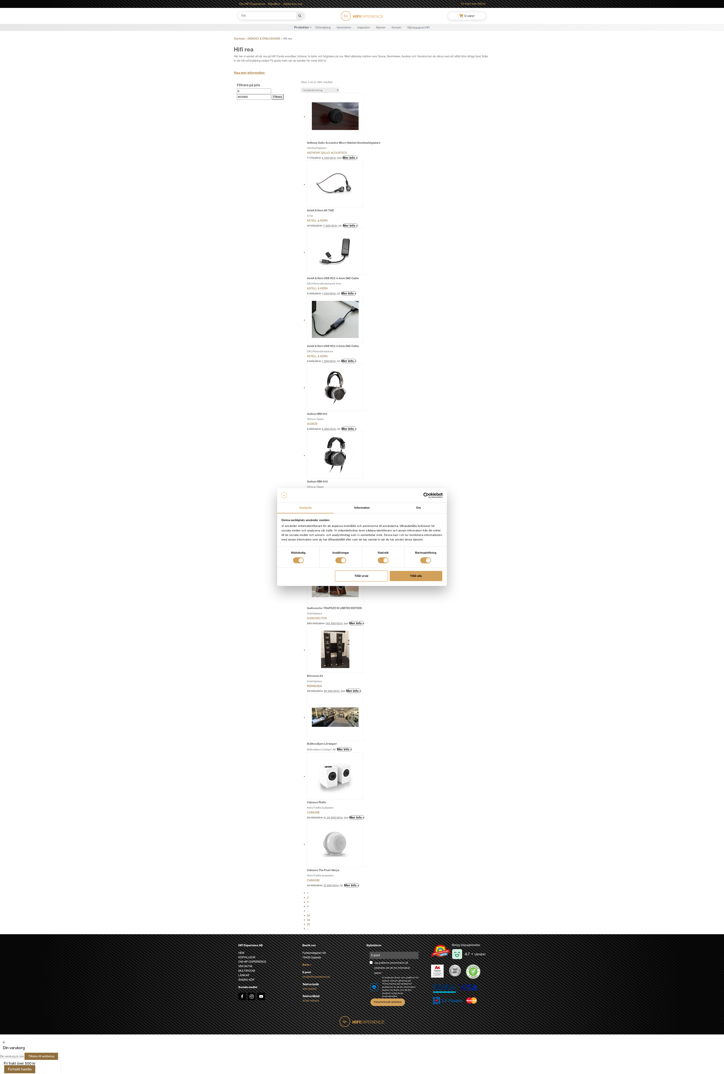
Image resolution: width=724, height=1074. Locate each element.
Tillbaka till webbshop (41, 1056)
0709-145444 (310, 1000)
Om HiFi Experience (252, 4)
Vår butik (245, 966)
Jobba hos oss (292, 4)
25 (308, 924)
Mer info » (350, 158)
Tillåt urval (361, 576)
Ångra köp (246, 980)
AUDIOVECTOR (317, 618)
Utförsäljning (323, 27)
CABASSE (313, 812)
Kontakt (396, 27)
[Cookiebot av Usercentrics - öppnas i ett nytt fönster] (426, 495)
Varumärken (344, 27)
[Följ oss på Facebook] (242, 996)
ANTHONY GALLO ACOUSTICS (327, 152)
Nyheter (381, 27)
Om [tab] (418, 507)
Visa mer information (249, 73)
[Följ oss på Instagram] (251, 996)
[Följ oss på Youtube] (261, 996)
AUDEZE (312, 424)
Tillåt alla (416, 576)
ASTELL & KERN (317, 220)
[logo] (362, 16)
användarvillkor (389, 996)
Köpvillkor (274, 4)
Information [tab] (362, 507)
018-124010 (309, 989)
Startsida (239, 38)
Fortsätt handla (19, 1069)
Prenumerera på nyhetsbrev (388, 1002)
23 (308, 915)
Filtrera (277, 97)
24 (308, 920)
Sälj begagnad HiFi (418, 27)
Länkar (243, 975)
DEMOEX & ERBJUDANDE (264, 38)
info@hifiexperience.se (316, 976)
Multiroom (246, 970)
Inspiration (363, 27)
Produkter (301, 27)
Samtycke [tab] (305, 507)
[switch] (340, 560)
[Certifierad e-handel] (473, 971)
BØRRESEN (314, 686)
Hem (241, 953)
